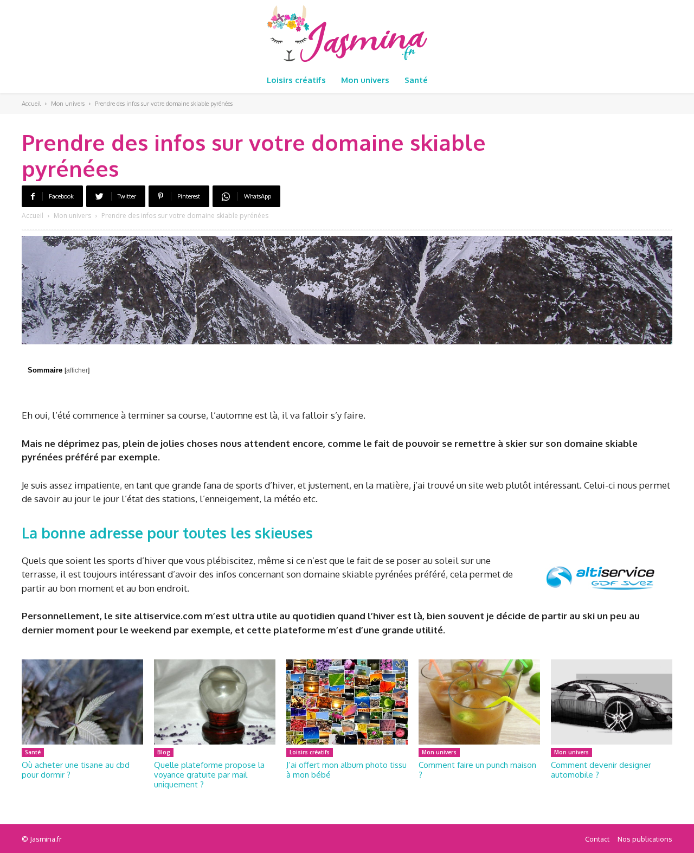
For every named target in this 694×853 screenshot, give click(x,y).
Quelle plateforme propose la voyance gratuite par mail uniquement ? (209, 775)
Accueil (31, 103)
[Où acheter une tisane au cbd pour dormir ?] (82, 702)
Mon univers (68, 103)
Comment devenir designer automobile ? (601, 770)
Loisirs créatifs (310, 752)
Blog (163, 752)
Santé (33, 752)
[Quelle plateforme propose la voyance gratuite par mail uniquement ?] (214, 702)
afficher (77, 370)
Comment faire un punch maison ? (477, 770)
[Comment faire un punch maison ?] (479, 702)
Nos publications (645, 839)
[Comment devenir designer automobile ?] (611, 702)
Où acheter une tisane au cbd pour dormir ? (76, 770)
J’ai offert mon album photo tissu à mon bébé (346, 770)
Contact (597, 839)
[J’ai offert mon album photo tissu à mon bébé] (347, 702)
